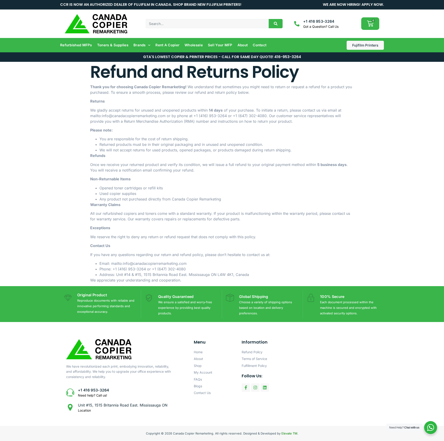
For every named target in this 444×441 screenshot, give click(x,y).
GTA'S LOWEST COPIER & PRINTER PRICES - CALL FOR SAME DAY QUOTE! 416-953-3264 (222, 56)
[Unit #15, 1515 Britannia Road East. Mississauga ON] (70, 407)
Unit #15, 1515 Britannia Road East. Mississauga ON (122, 405)
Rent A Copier (167, 45)
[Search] (276, 23)
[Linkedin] (265, 387)
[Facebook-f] (246, 387)
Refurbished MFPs (76, 45)
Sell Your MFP (220, 45)
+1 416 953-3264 (319, 21)
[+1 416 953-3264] (296, 23)
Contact (259, 45)
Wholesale (194, 45)
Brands (139, 45)
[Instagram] (255, 387)
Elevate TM (289, 433)
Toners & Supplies (112, 45)
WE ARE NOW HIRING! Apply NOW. (353, 4)
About (242, 45)
